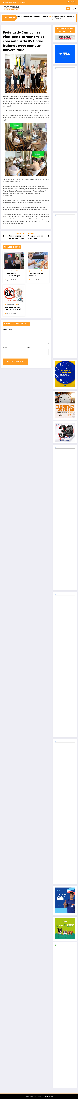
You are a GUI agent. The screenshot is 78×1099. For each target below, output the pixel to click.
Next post (31, 233)
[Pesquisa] (73, 8)
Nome (5, 348)
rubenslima (10, 271)
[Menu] (68, 8)
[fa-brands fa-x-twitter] (71, 2)
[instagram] (74, 2)
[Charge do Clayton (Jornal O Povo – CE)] (14, 294)
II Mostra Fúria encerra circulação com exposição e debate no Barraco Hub (12, 274)
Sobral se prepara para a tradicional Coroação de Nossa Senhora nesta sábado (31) (15, 237)
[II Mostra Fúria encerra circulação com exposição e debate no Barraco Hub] (14, 261)
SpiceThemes (48, 1096)
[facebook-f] (68, 2)
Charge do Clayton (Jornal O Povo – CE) (53, 17)
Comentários (7, 329)
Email (29, 348)
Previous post (19, 233)
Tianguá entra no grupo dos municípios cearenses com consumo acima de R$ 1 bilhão (36, 237)
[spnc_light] (75, 9)
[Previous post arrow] (3, 236)
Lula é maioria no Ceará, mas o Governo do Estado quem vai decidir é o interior (37, 274)
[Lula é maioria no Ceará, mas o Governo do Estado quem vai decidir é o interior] (38, 261)
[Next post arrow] (48, 236)
